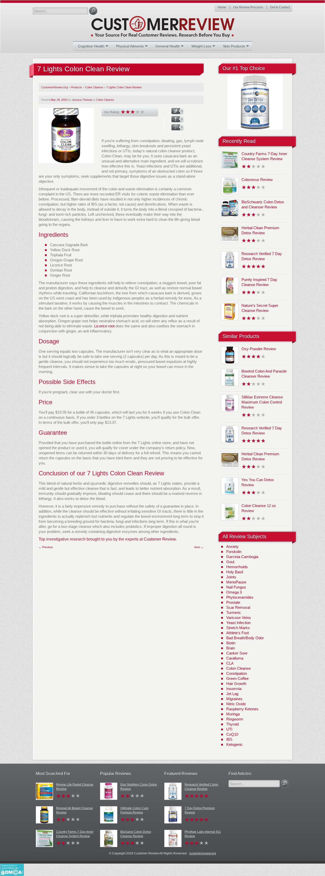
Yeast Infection (238, 622)
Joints (231, 577)
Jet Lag (232, 694)
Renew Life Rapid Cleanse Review (74, 787)
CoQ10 (232, 734)
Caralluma (234, 658)
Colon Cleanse (105, 99)
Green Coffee (237, 678)
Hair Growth (236, 683)
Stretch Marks (238, 628)
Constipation (236, 673)
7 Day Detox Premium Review (200, 810)
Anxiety (232, 546)
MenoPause (236, 582)
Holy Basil (234, 572)
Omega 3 (234, 592)
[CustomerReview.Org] (171, 25)
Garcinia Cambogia (242, 556)
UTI (229, 729)
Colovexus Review (257, 179)
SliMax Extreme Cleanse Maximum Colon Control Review (262, 402)
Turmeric (233, 612)
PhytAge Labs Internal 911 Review (203, 834)
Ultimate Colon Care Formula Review (134, 810)
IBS (229, 739)
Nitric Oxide (236, 704)
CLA (230, 663)
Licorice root (104, 326)
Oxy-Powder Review (258, 349)
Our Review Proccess (248, 7)
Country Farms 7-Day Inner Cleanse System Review (74, 834)
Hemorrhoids (237, 567)
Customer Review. (160, 539)
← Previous (46, 547)
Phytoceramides (239, 597)
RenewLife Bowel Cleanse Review (74, 810)
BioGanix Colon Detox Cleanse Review (135, 834)
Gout (230, 562)
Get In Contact (280, 7)
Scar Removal (238, 607)
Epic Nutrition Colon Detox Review (138, 787)
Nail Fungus (236, 587)
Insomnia (233, 688)
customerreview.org (202, 853)
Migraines (234, 699)
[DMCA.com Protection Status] (12, 870)
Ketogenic (234, 744)
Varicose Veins (238, 617)
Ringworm (234, 719)
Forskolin (233, 551)
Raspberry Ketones (242, 709)
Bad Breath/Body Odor (245, 638)
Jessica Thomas (82, 99)
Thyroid (232, 724)
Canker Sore (236, 653)
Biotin (230, 643)
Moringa (233, 714)
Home (222, 7)
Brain (230, 648)
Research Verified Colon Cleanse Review (201, 787)
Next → (199, 547)
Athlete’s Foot (237, 633)
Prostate (233, 602)
